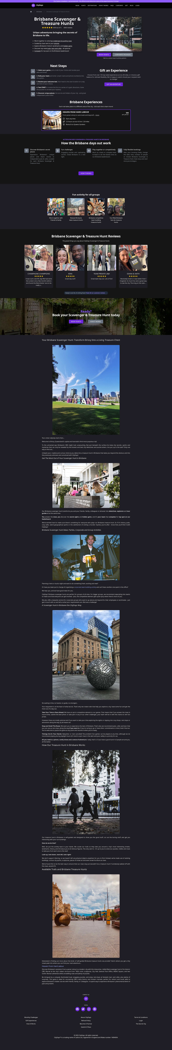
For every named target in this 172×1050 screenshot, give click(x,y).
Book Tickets (104, 55)
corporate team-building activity (85, 587)
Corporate (119, 5)
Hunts (83, 5)
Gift (126, 5)
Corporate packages (123, 55)
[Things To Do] (31, 12)
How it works (103, 5)
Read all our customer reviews (96, 293)
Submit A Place (86, 1027)
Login (137, 5)
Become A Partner (86, 1024)
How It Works (95, 322)
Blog (131, 5)
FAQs (112, 5)
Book (77, 5)
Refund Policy (86, 1021)
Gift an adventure (114, 84)
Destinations (92, 5)
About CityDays (86, 1017)
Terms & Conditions (141, 1017)
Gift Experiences (31, 1021)
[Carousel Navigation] (86, 266)
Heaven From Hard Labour (53, 966)
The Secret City (141, 1024)
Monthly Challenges (31, 1017)
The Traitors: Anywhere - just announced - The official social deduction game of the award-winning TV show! (86, 1)
